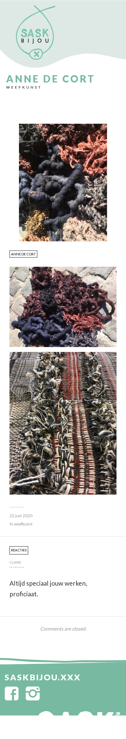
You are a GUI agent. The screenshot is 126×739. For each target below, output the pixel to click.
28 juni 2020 (16, 567)
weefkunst (24, 87)
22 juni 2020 (20, 515)
